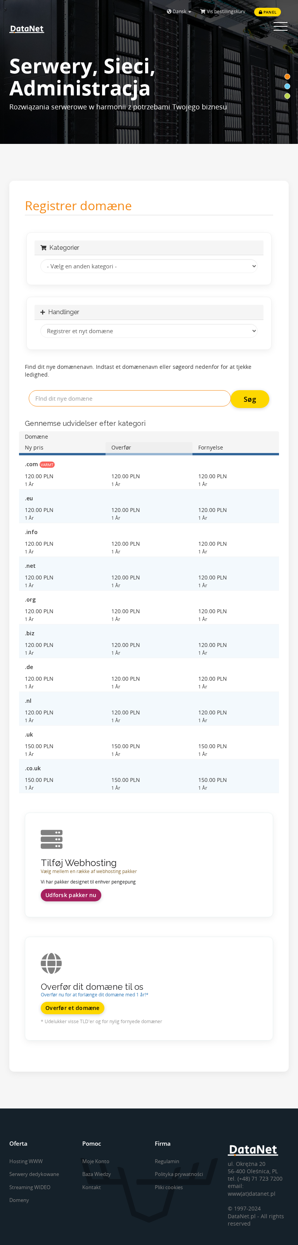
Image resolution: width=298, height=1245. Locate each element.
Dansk (179, 11)
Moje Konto (95, 1161)
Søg (250, 399)
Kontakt (91, 1187)
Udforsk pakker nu (71, 895)
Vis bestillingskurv (225, 11)
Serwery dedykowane (34, 1174)
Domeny (19, 1200)
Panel (269, 12)
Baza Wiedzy (96, 1174)
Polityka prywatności (179, 1174)
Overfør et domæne (72, 1008)
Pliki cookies (169, 1187)
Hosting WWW (26, 1161)
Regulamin (167, 1161)
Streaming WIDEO (29, 1187)
